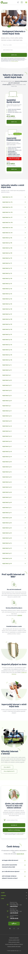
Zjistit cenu (14, 54)
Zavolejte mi (14, 825)
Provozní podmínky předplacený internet (14, 944)
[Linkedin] (10, 928)
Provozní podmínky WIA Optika (14, 946)
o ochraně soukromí (14, 61)
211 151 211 (20, 615)
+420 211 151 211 (20, 853)
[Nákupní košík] (21, 2)
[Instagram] (18, 928)
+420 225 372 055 (14, 918)
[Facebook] (14, 928)
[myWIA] (14, 923)
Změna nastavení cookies (14, 942)
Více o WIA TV (7, 767)
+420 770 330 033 (14, 912)
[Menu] (26, 2)
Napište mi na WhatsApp (14, 830)
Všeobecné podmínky (14, 937)
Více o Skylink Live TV (9, 771)
